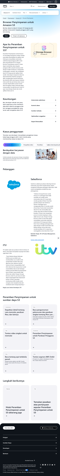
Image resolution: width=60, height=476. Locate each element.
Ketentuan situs (10, 470)
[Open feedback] (58, 238)
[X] (40, 465)
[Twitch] (50, 465)
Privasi (4, 470)
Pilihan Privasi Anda (20, 470)
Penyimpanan (11, 18)
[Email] (40, 468)
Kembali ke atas (29, 460)
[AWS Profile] (56, 2)
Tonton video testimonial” (37, 240)
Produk (4, 18)
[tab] (12, 144)
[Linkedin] (45, 465)
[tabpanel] (30, 155)
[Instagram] (47, 465)
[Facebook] (43, 465)
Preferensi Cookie (34, 470)
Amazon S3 (18, 18)
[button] (52, 6)
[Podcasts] (54, 465)
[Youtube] (52, 465)
